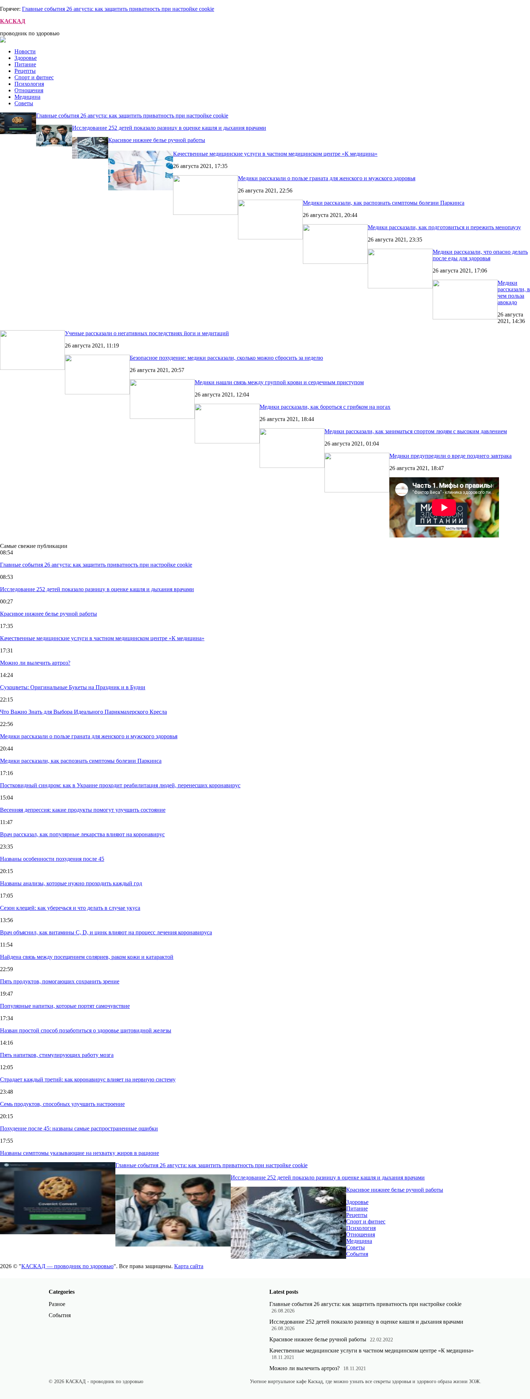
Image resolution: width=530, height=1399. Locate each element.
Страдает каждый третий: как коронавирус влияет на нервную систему (88, 1079)
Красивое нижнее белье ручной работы (156, 140)
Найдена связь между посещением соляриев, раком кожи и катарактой (86, 957)
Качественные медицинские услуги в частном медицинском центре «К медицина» (275, 154)
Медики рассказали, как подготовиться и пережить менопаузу (444, 227)
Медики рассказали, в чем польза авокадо (514, 292)
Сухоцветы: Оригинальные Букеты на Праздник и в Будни (72, 687)
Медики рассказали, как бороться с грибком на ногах (325, 407)
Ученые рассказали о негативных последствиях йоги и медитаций (147, 333)
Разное (57, 1304)
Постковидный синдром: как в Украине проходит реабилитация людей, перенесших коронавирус (120, 785)
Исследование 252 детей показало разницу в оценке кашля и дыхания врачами (169, 128)
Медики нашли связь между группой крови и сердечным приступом (279, 382)
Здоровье (25, 58)
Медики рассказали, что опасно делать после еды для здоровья (480, 255)
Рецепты (25, 71)
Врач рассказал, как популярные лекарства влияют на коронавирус (82, 834)
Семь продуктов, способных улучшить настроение (62, 1104)
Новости (25, 51)
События (357, 1254)
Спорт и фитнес (34, 77)
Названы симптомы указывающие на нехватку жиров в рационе (79, 1153)
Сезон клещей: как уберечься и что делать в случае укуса (70, 908)
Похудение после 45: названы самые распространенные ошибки (79, 1128)
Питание (25, 64)
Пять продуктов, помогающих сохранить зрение (59, 981)
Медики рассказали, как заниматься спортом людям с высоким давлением (415, 431)
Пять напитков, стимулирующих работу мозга (57, 1055)
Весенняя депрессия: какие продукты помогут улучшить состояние (82, 810)
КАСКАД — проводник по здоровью (67, 1266)
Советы (23, 103)
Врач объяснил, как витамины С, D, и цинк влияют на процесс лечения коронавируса (106, 932)
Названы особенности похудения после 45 (52, 859)
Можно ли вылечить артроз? (35, 663)
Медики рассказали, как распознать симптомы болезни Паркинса (383, 203)
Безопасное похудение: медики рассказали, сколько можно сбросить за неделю (226, 358)
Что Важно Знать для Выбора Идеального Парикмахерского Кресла (83, 712)
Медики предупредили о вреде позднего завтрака (450, 456)
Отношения (28, 90)
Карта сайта (188, 1266)
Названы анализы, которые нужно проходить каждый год (71, 883)
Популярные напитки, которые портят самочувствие (65, 1006)
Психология (29, 84)
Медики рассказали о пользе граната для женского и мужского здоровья (326, 178)
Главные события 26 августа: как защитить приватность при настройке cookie (118, 9)
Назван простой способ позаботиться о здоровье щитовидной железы (85, 1030)
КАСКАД (12, 21)
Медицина (27, 97)
